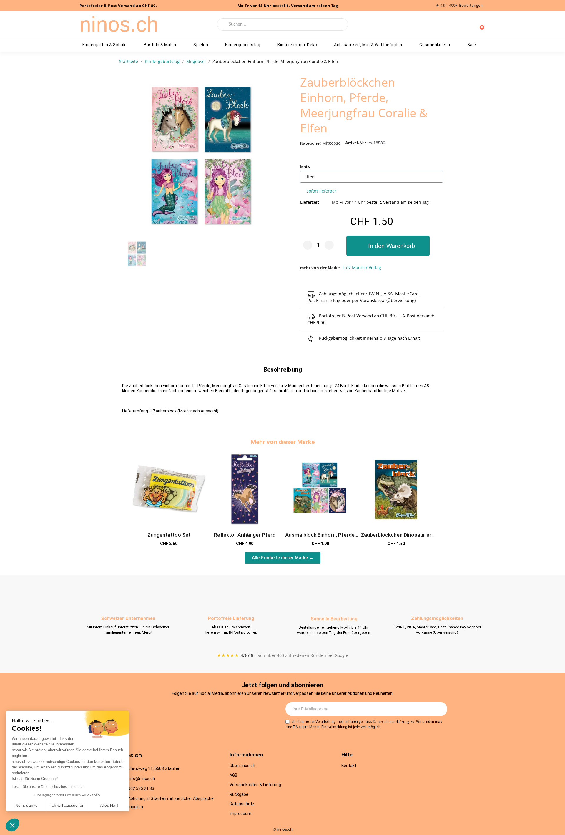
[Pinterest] (223, 709)
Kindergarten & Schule (104, 44)
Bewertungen (471, 5)
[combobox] (283, 24)
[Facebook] (190, 709)
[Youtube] (207, 709)
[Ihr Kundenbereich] (470, 24)
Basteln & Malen (160, 44)
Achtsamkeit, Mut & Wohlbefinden (368, 44)
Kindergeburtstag (242, 44)
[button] (388, 246)
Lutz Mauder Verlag (362, 267)
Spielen (200, 44)
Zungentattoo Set (168, 535)
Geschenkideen (434, 44)
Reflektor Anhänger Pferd (244, 535)
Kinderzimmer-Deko (297, 44)
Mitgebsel (332, 143)
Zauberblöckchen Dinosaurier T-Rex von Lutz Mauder (396, 538)
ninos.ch (119, 24)
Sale (471, 44)
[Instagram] (174, 709)
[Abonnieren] (439, 709)
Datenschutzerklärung (391, 721)
